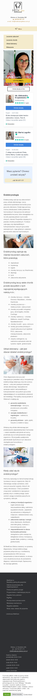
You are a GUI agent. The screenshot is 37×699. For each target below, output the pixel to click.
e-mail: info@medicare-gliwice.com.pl (18, 21)
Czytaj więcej (28, 694)
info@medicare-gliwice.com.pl (18, 651)
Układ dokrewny (11, 44)
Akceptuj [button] (6, 694)
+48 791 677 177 (18, 180)
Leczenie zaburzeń (12, 36)
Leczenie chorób (11, 40)
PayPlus (9, 598)
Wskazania (10, 47)
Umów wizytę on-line (18, 89)
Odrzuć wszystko (17, 694)
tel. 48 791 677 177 (18, 19)
